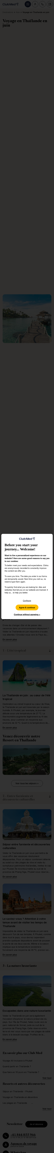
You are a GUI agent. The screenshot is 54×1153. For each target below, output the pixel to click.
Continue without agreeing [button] (27, 614)
